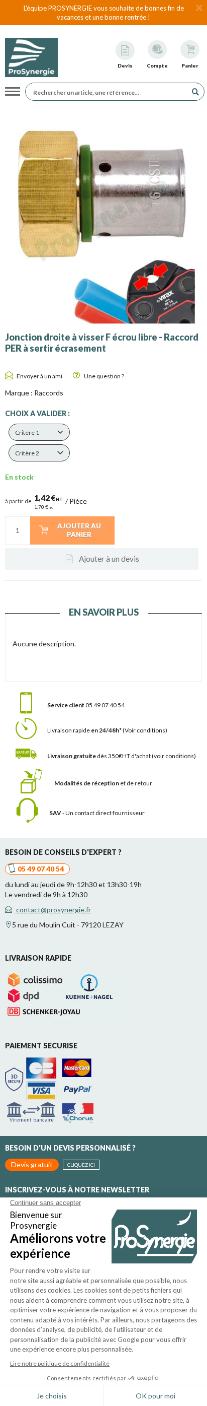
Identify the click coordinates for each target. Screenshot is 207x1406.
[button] (39, 432)
